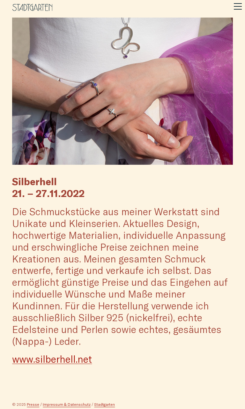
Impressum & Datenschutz (67, 404)
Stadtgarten (104, 404)
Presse (33, 404)
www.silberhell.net (52, 359)
